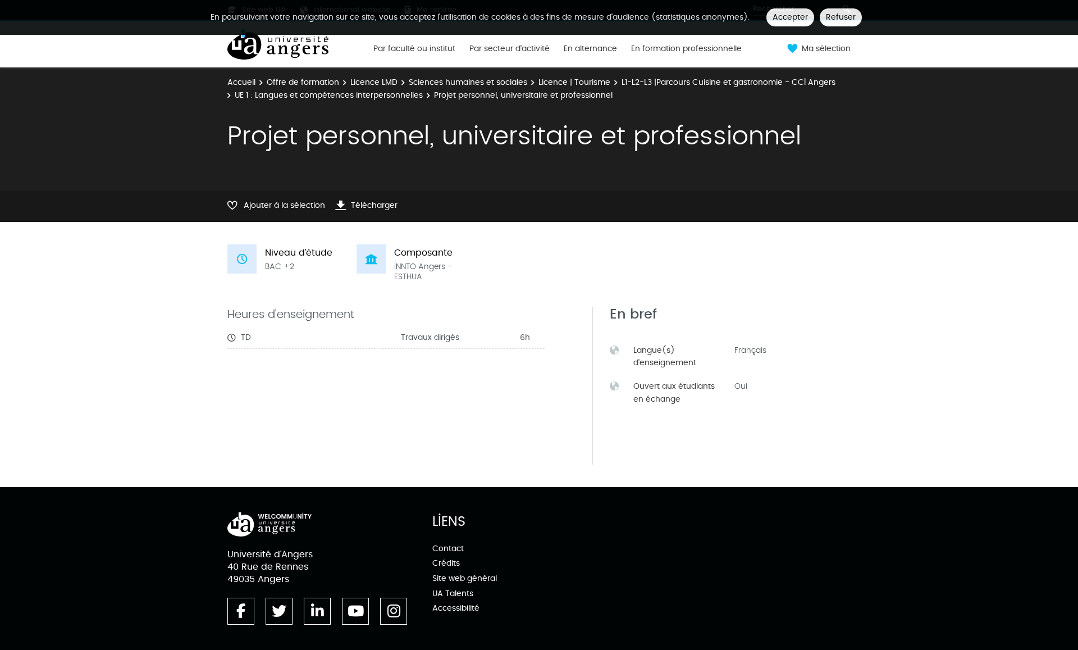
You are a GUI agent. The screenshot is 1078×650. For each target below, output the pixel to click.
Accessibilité (455, 608)
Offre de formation (303, 82)
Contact (448, 548)
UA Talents (452, 593)
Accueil (241, 82)
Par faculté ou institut (414, 48)
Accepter (790, 17)
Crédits (446, 563)
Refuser (841, 17)
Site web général (464, 578)
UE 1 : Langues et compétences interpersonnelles (329, 95)
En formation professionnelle (686, 48)
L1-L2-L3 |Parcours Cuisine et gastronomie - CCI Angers (728, 82)
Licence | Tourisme (574, 82)
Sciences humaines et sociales (468, 82)
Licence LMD (374, 82)
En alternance (590, 48)
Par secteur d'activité (509, 48)
